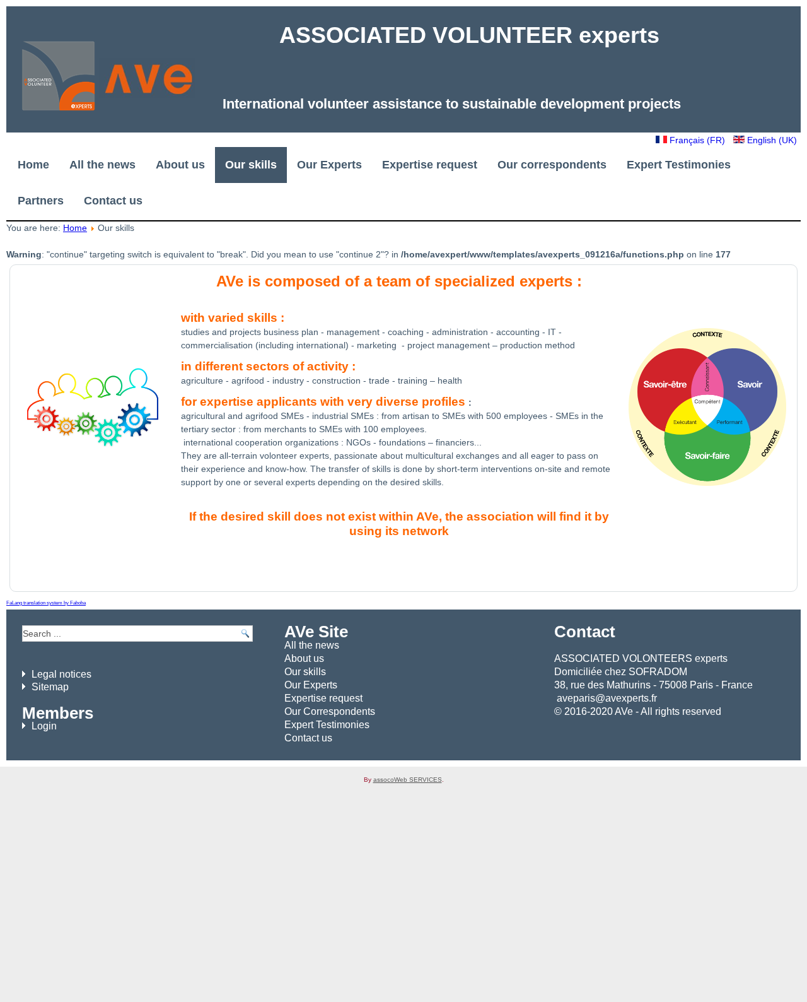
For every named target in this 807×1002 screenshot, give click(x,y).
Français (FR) (697, 140)
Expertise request (429, 164)
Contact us (113, 200)
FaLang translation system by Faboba (46, 603)
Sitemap (50, 686)
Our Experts (329, 164)
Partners (41, 200)
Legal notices (61, 674)
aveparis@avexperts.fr (607, 698)
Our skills (251, 164)
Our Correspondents (329, 711)
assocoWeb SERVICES (407, 779)
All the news (102, 164)
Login (44, 726)
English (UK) (771, 140)
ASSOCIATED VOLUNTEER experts (469, 35)
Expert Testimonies (679, 164)
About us (180, 164)
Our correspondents (552, 164)
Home (33, 164)
